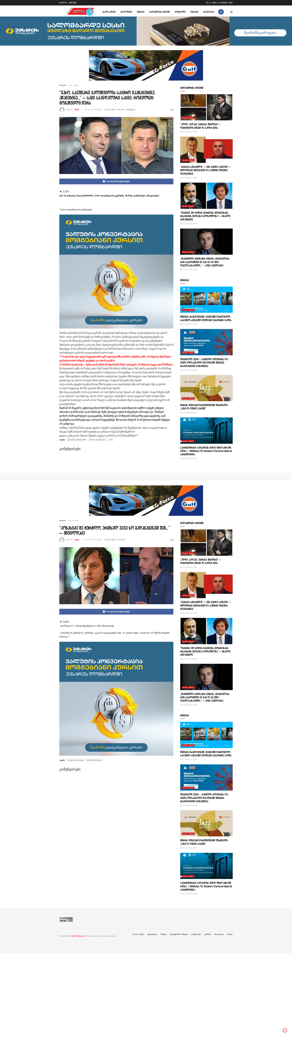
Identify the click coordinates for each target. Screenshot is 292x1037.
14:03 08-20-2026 (189, 413)
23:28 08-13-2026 (189, 224)
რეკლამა (63, 3)
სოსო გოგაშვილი (98, 440)
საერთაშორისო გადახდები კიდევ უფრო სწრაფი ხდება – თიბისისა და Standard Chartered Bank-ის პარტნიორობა (206, 451)
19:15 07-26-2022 (93, 540)
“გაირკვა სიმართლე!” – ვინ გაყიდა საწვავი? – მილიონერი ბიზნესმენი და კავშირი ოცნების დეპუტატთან (205, 170)
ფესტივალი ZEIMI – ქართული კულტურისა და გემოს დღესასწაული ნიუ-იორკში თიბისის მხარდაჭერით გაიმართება (204, 362)
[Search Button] (231, 11)
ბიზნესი (140, 11)
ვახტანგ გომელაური (77, 440)
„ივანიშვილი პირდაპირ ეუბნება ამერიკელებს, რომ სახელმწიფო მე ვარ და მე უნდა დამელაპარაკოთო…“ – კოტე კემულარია (205, 262)
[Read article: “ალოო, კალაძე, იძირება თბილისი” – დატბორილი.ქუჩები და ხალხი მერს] (206, 107)
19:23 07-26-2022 (93, 110)
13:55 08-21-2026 (189, 324)
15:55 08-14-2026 (189, 178)
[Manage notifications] (284, 1030)
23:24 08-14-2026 (189, 132)
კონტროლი (180, 11)
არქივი (230, 934)
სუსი (111, 440)
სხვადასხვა (208, 11)
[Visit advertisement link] (146, 67)
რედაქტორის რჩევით (159, 11)
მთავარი (62, 85)
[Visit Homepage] (80, 11)
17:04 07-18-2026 (189, 269)
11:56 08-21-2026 (189, 370)
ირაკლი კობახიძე (75, 760)
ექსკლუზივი (126, 11)
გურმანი (194, 11)
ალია (77, 110)
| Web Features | (78, 936)
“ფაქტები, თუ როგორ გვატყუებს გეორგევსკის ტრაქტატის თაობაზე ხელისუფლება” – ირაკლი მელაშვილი (205, 216)
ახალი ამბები (109, 11)
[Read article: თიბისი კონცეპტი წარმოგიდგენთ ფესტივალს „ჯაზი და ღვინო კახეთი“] (206, 388)
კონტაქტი (72, 3)
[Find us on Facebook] (221, 11)
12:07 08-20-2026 (189, 459)
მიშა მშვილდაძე (94, 760)
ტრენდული (131, 110)
